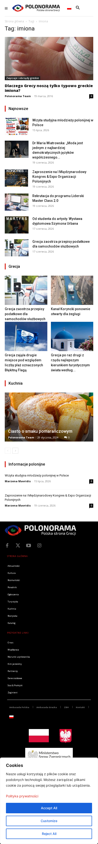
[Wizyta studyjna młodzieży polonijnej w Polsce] (17, 126)
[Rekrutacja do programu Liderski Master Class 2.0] (17, 202)
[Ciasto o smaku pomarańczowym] (49, 417)
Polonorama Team (18, 96)
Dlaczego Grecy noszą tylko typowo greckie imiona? (49, 88)
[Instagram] (39, 545)
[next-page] (15, 451)
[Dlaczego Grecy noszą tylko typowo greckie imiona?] (49, 58)
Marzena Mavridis (18, 481)
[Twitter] (17, 545)
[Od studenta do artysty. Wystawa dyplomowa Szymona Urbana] (17, 224)
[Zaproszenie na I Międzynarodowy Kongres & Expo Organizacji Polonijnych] (17, 177)
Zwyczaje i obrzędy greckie (22, 78)
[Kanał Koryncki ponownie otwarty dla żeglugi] (72, 290)
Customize (49, 821)
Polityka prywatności (22, 796)
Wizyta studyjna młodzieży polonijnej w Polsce (37, 475)
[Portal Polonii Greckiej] (36, 8)
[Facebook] (7, 545)
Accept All (49, 808)
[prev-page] (8, 451)
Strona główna (14, 21)
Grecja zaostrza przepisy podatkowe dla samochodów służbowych (25, 314)
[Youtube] (28, 545)
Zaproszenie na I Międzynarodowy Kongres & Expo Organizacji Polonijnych (59, 176)
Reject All (49, 834)
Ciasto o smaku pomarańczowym (40, 431)
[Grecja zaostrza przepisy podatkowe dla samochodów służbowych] (17, 247)
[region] (49, 801)
